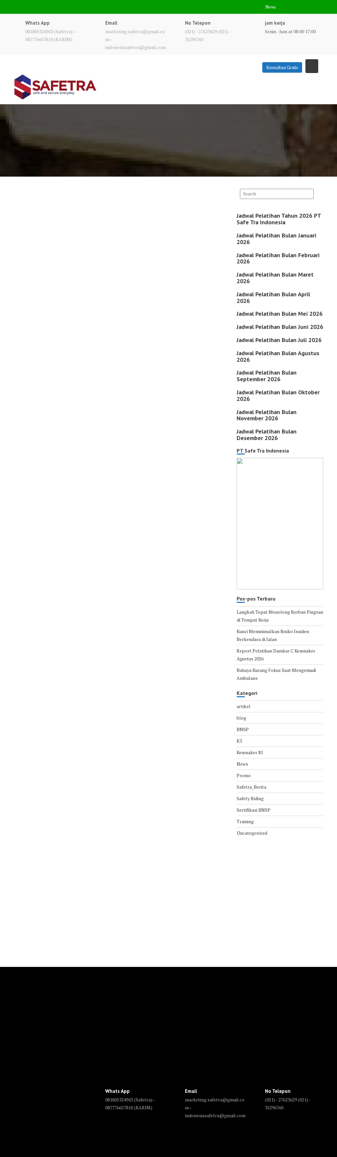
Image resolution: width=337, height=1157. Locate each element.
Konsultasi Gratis (282, 67)
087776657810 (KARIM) (48, 39)
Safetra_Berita (251, 787)
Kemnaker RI (250, 752)
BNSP (243, 729)
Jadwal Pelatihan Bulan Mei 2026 (280, 313)
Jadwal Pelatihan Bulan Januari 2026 (276, 239)
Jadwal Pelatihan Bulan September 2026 (267, 376)
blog (241, 718)
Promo (244, 775)
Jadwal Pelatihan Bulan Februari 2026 (278, 258)
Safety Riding (250, 798)
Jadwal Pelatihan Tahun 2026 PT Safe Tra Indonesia (279, 219)
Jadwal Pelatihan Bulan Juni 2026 (280, 327)
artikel (243, 706)
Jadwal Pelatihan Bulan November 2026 (267, 415)
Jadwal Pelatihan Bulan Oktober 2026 (278, 395)
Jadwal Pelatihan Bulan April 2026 (273, 297)
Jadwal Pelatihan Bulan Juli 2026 (279, 340)
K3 (239, 741)
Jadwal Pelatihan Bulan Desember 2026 (267, 435)
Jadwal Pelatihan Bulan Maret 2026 (275, 278)
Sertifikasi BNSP (254, 810)
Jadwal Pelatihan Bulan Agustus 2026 (278, 356)
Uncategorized (252, 833)
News (270, 7)
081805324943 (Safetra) (49, 31)
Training (245, 821)
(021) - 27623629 (201, 31)
